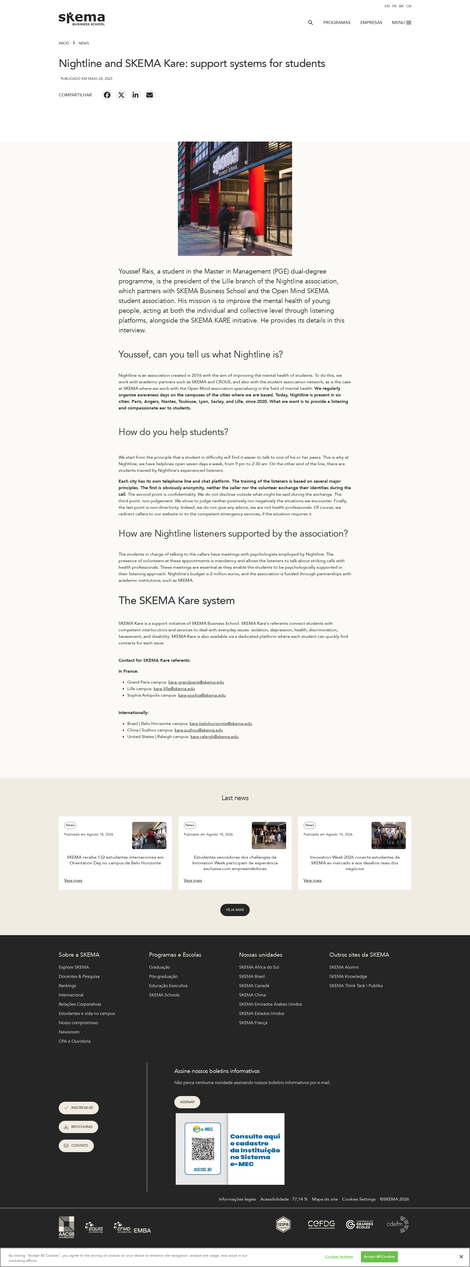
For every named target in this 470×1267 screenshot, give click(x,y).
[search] (310, 23)
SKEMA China (252, 995)
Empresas (371, 23)
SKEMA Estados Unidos (261, 1014)
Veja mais (235, 909)
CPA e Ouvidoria (75, 1041)
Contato (79, 1145)
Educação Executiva (168, 986)
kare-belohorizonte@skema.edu (221, 724)
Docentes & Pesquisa (79, 977)
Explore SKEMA (74, 967)
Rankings (67, 986)
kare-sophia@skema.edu (202, 695)
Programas (337, 23)
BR (401, 6)
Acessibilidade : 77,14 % (284, 1199)
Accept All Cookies (379, 1256)
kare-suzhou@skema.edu (199, 730)
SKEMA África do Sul (259, 967)
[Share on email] (149, 95)
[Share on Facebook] (107, 95)
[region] (235, 1257)
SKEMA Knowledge (348, 977)
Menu (398, 23)
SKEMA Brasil (252, 977)
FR (394, 6)
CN (408, 6)
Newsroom (69, 1032)
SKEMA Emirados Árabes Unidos (270, 1004)
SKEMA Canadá (254, 986)
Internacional (71, 995)
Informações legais (237, 1199)
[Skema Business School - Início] (82, 20)
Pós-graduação (163, 977)
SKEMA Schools (164, 995)
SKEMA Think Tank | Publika (356, 986)
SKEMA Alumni (344, 967)
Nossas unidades (260, 954)
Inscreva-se (82, 1107)
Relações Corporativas (80, 1004)
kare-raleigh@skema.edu (214, 737)
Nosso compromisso (78, 1023)
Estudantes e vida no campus (87, 1014)
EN (387, 6)
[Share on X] (121, 95)
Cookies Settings (339, 1256)
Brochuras (81, 1126)
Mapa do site (325, 1199)
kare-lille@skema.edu (174, 689)
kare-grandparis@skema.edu (196, 682)
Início (64, 43)
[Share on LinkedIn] (135, 95)
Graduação (159, 967)
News (84, 43)
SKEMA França (253, 1023)
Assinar (187, 1102)
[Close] (461, 1257)
